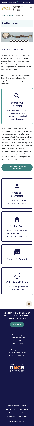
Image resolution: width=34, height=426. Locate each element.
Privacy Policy (11, 416)
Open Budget (23, 416)
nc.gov (24, 406)
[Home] (12, 6)
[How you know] (17, 2)
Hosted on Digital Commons (17, 422)
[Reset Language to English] (22, 2)
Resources (10, 15)
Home (3, 15)
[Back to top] (29, 304)
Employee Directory (13, 406)
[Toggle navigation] (31, 8)
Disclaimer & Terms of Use (17, 413)
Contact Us (17, 324)
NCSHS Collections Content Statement (17, 167)
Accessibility (24, 409)
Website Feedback (11, 409)
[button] (25, 8)
